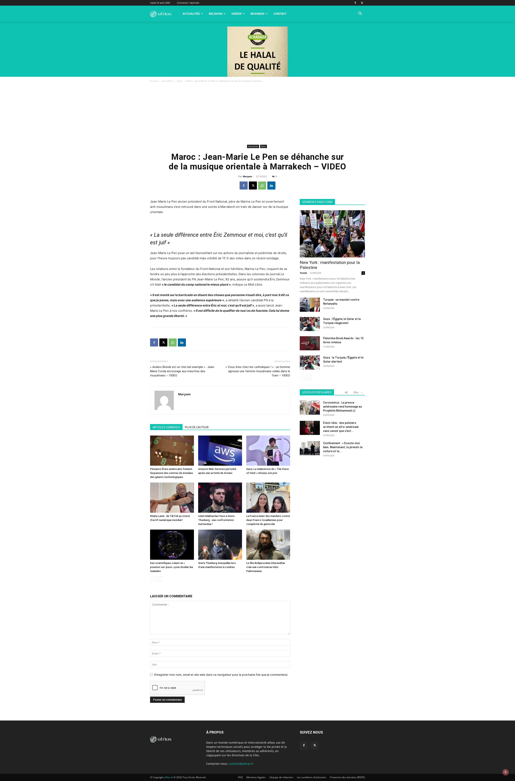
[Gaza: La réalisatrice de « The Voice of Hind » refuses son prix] (268, 451)
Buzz (179, 81)
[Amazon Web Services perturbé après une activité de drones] (220, 451)
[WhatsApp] (262, 185)
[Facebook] (355, 3)
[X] (362, 3)
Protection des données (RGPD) (347, 777)
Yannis (303, 272)
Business (257, 13)
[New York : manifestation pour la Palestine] (332, 233)
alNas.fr (168, 777)
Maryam (247, 176)
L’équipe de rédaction (281, 777)
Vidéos (236, 13)
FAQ (240, 777)
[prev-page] (152, 579)
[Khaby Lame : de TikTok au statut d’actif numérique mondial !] (172, 498)
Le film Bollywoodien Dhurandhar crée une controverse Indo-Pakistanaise (265, 567)
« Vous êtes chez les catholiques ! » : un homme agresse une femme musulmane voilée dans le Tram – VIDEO (258, 371)
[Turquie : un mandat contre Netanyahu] (310, 305)
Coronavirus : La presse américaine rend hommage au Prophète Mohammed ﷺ (342, 406)
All (346, 392)
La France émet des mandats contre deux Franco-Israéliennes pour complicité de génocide (268, 520)
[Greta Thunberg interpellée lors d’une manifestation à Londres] (220, 545)
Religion (215, 13)
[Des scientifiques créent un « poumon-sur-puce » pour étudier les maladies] (172, 545)
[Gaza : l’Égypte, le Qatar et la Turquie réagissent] (310, 324)
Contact (279, 13)
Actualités (191, 13)
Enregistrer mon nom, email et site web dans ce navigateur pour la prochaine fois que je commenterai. (221, 674)
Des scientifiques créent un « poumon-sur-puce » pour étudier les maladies (171, 567)
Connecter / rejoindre (188, 2)
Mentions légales (256, 777)
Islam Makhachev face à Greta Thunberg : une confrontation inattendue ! (216, 520)
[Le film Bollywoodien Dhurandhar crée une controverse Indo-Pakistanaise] (268, 545)
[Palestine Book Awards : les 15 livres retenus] (310, 343)
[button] (360, 14)
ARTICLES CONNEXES (166, 427)
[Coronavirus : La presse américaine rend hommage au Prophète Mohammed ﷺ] (310, 408)
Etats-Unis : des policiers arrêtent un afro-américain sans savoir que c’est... (341, 427)
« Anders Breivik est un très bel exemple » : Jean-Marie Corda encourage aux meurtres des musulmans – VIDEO (182, 371)
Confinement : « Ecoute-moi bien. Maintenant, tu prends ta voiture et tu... (343, 447)
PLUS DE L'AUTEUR (197, 427)
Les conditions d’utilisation (311, 777)
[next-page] (159, 579)
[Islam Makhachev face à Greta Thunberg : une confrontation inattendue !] (220, 498)
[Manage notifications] (505, 772)
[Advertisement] (257, 113)
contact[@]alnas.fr (241, 764)
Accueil (154, 81)
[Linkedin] (271, 185)
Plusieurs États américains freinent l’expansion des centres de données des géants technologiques (171, 473)
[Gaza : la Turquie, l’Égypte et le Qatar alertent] (310, 363)
